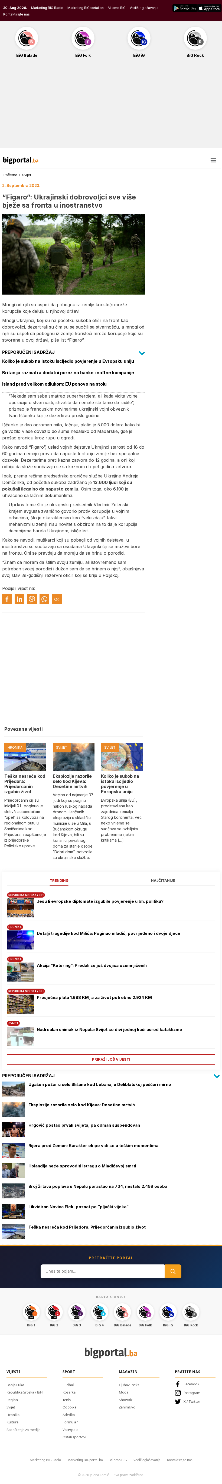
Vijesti (13, 1371)
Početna (10, 175)
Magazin (128, 1371)
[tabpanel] (111, 976)
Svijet (26, 175)
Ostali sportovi (74, 1437)
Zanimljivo (127, 1407)
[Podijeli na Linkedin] (19, 599)
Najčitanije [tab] (163, 880)
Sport (69, 1371)
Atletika (69, 1414)
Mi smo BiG (117, 8)
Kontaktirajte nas (16, 14)
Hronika (12, 1414)
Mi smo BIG (118, 1460)
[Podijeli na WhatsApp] (44, 599)
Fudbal (68, 1384)
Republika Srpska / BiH (24, 1392)
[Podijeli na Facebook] (7, 599)
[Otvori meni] (213, 160)
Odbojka (69, 1407)
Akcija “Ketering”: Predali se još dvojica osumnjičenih (92, 965)
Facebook (191, 1384)
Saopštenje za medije (23, 1429)
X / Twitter (192, 1401)
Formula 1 (71, 1422)
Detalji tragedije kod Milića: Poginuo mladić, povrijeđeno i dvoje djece (108, 933)
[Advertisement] (111, 106)
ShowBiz (125, 1399)
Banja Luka (15, 1384)
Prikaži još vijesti (111, 1059)
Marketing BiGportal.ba (85, 8)
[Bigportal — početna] (20, 160)
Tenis (67, 1399)
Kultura (12, 1422)
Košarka (69, 1392)
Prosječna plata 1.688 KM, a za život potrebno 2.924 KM (94, 997)
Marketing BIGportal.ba (85, 1460)
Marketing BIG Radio (47, 8)
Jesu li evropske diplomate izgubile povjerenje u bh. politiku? (100, 901)
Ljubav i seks (129, 1384)
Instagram (192, 1392)
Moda (123, 1392)
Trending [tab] (59, 880)
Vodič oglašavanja (144, 8)
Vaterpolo (71, 1429)
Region (12, 1399)
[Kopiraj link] (57, 599)
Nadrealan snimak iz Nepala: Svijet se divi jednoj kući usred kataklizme (109, 1029)
